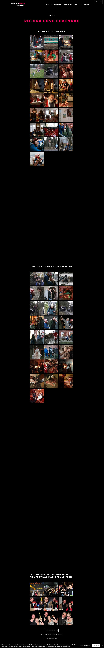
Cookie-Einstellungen (85, 645)
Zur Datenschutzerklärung (63, 646)
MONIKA (15, 3)
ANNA (22, 3)
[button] (68, 4)
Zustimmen (96, 645)
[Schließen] (102, 645)
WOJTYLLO (20, 5)
